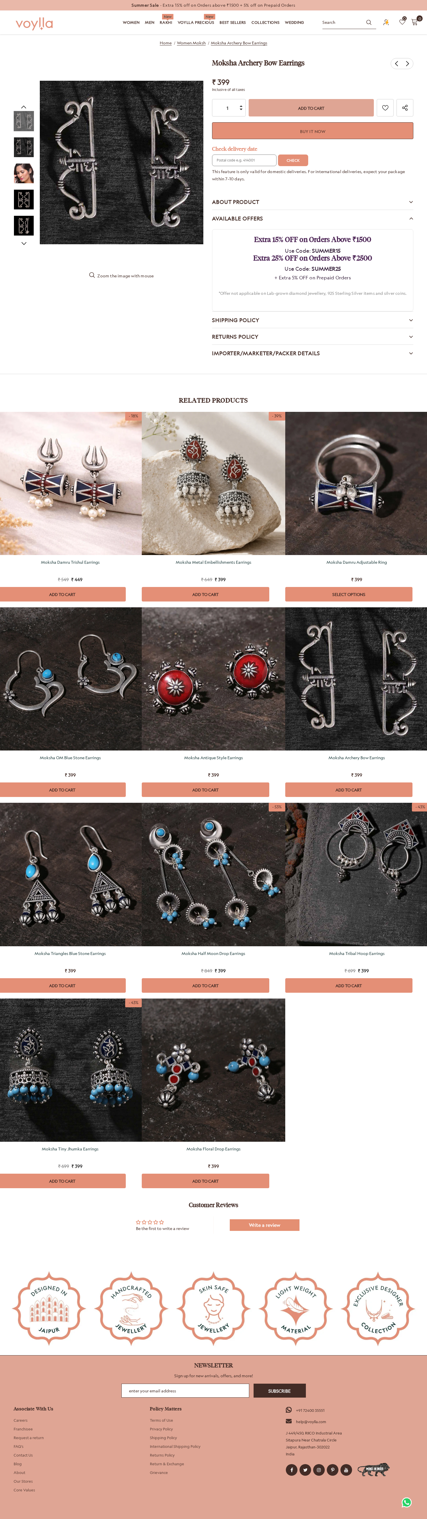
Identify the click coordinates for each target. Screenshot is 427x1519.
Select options (348, 594)
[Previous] (24, 106)
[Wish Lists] (385, 107)
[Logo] (35, 23)
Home (166, 43)
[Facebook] (291, 1470)
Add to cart (205, 594)
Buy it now (312, 131)
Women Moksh (191, 43)
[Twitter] (305, 1470)
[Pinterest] (332, 1470)
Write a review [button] (264, 1225)
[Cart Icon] (414, 21)
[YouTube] (346, 1470)
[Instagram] (319, 1470)
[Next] (24, 243)
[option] (213, 5)
